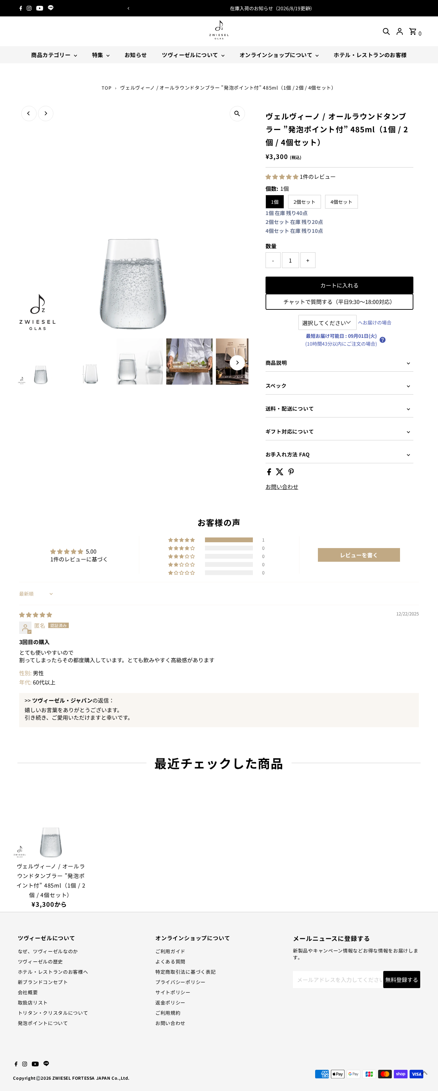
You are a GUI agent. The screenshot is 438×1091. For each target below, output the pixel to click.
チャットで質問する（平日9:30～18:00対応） (339, 301)
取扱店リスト (33, 1002)
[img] (35, 614)
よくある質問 (170, 961)
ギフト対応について (290, 431)
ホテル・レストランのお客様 (370, 55)
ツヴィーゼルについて (190, 55)
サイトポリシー (173, 992)
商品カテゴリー (51, 55)
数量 (271, 246)
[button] (283, 176)
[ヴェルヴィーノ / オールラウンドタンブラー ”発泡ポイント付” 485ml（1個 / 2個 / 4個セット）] (51, 821)
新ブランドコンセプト (43, 982)
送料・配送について (290, 408)
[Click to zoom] (237, 113)
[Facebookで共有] (269, 473)
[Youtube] (40, 8)
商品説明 (276, 362)
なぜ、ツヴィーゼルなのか (48, 951)
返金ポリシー (170, 1002)
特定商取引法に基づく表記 (185, 971)
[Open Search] (386, 31)
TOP (106, 87)
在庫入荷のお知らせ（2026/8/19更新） (219, 8)
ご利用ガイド (170, 951)
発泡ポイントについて (43, 1023)
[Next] (309, 8)
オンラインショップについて (277, 55)
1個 (275, 201)
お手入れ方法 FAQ (288, 454)
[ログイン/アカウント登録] (400, 31)
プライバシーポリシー (180, 982)
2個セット (304, 201)
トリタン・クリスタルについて (53, 1012)
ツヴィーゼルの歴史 (40, 961)
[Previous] (128, 8)
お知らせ (136, 55)
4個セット (341, 201)
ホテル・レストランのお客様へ (53, 971)
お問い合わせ (282, 486)
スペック (276, 385)
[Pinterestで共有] (291, 473)
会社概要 (28, 992)
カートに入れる (339, 285)
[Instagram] (29, 8)
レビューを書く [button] (359, 555)
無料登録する (401, 979)
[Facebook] (21, 8)
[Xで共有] (280, 473)
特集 (98, 55)
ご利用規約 (168, 1012)
